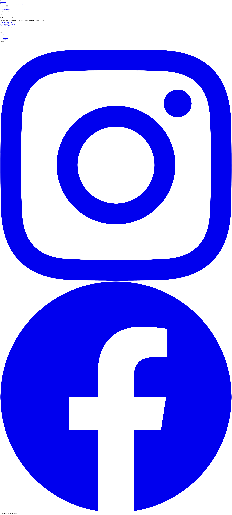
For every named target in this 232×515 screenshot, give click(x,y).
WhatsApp (25, 4)
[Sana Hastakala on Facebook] (116, 511)
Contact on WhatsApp (6, 9)
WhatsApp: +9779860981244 (6, 46)
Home (1, 4)
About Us (5, 35)
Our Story (11, 4)
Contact (19, 4)
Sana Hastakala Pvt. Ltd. (5, 25)
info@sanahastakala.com (16, 46)
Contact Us (12, 24)
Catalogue (5, 4)
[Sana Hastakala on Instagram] (116, 280)
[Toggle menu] (7, 6)
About (8, 4)
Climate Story (15, 4)
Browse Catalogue (4, 24)
